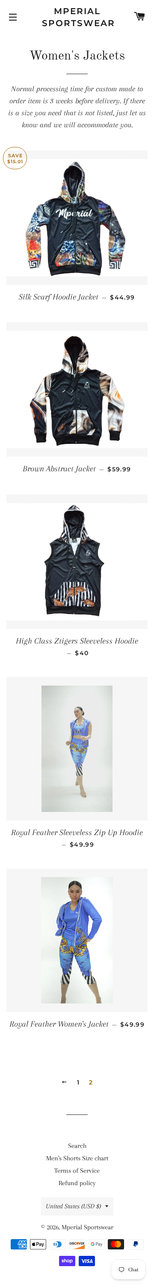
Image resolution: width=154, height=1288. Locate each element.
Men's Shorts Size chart (77, 1158)
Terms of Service (77, 1170)
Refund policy (77, 1183)
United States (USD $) (73, 1206)
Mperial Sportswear (77, 17)
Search (77, 1146)
